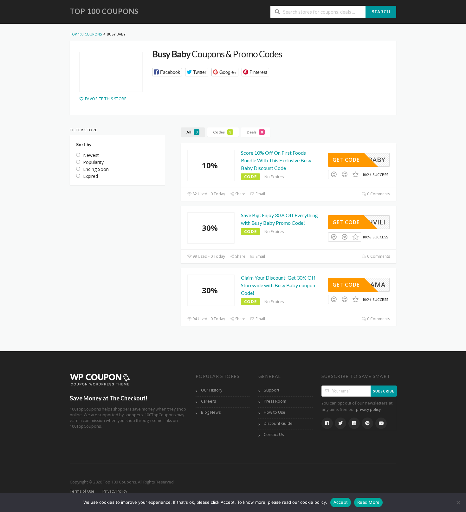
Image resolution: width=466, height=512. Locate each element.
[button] (167, 72)
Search (381, 11)
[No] (458, 502)
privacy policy (368, 409)
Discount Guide (278, 423)
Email (260, 194)
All (191, 132)
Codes (222, 132)
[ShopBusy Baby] (111, 72)
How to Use (274, 412)
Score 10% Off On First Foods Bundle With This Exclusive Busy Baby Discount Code (276, 160)
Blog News (211, 412)
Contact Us (274, 434)
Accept (340, 502)
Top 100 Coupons (104, 11)
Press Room (275, 401)
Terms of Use (82, 491)
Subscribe (383, 391)
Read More (368, 502)
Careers (208, 401)
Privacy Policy (114, 491)
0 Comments (378, 194)
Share (239, 194)
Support (271, 390)
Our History (211, 390)
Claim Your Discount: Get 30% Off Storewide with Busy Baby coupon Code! (278, 285)
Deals (255, 132)
